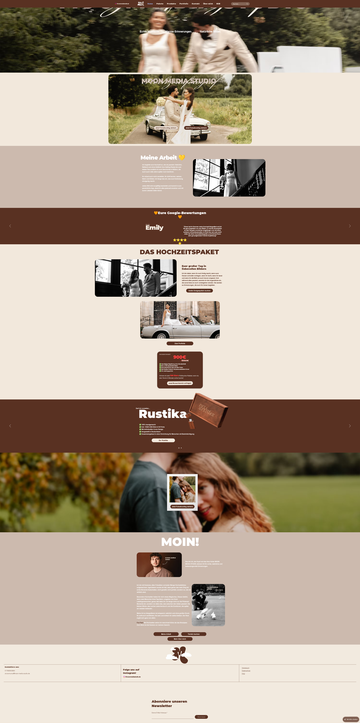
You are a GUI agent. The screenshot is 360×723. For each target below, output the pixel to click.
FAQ (243, 674)
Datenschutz (246, 671)
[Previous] (10, 226)
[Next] (350, 226)
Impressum (245, 668)
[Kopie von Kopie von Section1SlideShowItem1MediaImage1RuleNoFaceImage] (183, 239)
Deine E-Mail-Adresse (159, 712)
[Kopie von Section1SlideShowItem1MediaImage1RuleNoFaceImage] (181, 239)
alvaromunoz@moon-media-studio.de (17, 673)
